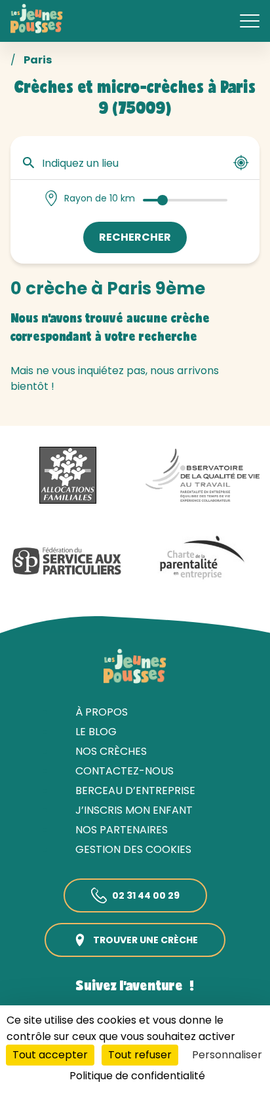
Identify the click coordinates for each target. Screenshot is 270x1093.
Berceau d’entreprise (135, 790)
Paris (38, 59)
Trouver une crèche (145, 939)
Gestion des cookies (133, 849)
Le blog (96, 731)
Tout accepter (50, 1054)
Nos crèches (111, 751)
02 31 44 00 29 (146, 895)
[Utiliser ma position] (241, 163)
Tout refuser (140, 1054)
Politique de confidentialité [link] (137, 1075)
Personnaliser (227, 1054)
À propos (101, 712)
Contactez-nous (124, 770)
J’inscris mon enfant (134, 810)
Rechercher (135, 237)
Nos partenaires (121, 829)
